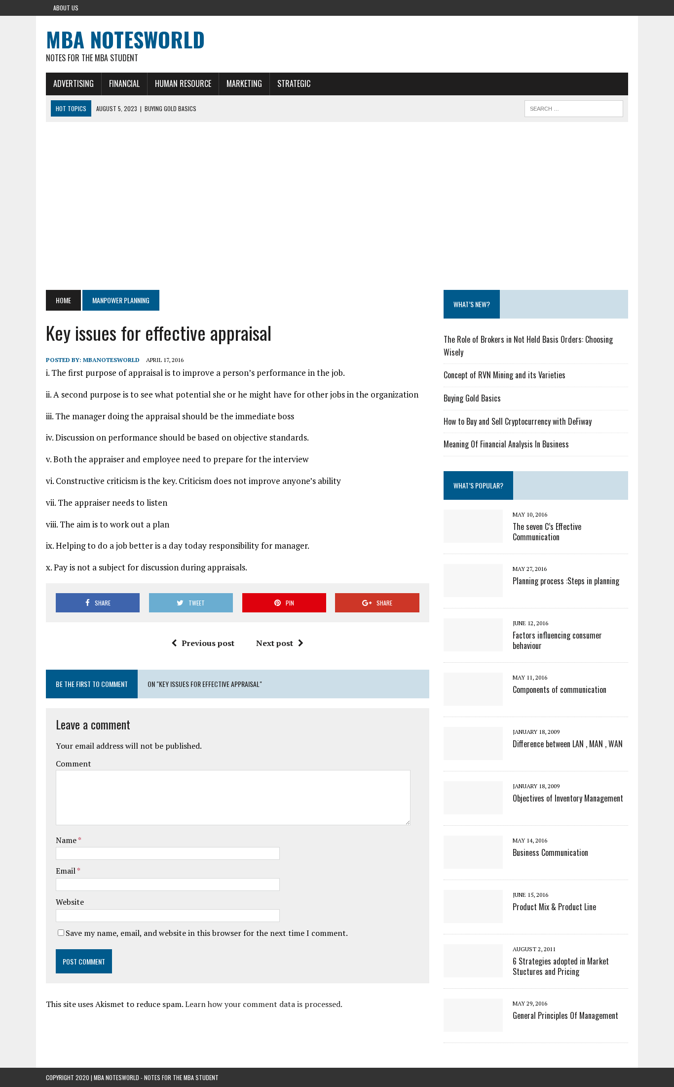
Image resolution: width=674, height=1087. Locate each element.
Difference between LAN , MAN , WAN (568, 744)
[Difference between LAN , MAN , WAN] (473, 753)
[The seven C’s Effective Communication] (473, 535)
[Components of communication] (473, 698)
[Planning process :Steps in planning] (473, 590)
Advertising (73, 83)
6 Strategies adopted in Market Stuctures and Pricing (561, 966)
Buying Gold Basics (472, 398)
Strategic (293, 83)
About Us (65, 7)
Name (67, 840)
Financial (124, 83)
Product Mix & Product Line (554, 907)
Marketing (244, 83)
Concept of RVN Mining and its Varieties (504, 375)
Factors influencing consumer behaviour (557, 640)
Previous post (208, 643)
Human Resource (183, 83)
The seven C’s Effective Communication (547, 532)
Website (70, 901)
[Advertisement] (337, 206)
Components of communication (559, 689)
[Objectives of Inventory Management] (473, 807)
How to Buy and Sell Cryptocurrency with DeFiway (518, 421)
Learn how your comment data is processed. (263, 1004)
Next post (274, 643)
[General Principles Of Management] (473, 1024)
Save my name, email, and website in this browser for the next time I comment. (207, 932)
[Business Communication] (473, 861)
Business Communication (550, 852)
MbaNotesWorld (111, 359)
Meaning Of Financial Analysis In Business (506, 444)
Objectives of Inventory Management (568, 798)
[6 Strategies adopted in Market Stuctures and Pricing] (473, 970)
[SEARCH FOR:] (573, 107)
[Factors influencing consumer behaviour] (473, 644)
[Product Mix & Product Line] (473, 916)
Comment (73, 763)
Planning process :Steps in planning (566, 581)
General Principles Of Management (565, 1015)
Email (66, 870)
